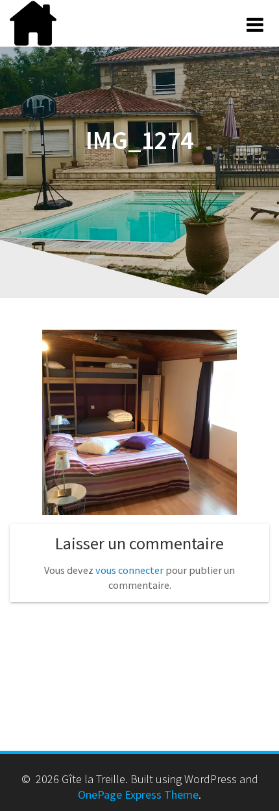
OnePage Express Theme (138, 794)
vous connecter (129, 570)
